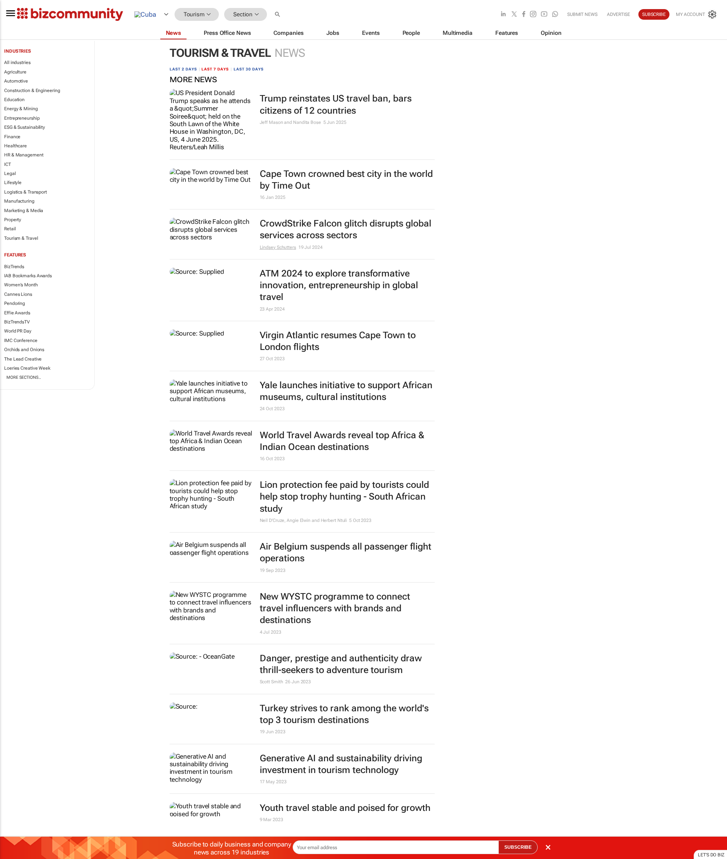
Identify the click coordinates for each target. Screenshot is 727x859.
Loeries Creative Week (27, 368)
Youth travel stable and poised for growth (345, 808)
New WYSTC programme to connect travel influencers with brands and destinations (335, 608)
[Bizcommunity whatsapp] (555, 14)
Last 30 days (249, 69)
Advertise (618, 14)
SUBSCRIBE (518, 847)
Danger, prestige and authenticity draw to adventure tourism (341, 664)
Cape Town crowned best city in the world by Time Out (346, 180)
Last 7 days (215, 69)
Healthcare (15, 145)
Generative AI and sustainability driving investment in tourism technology (341, 764)
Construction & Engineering (32, 90)
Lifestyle (13, 182)
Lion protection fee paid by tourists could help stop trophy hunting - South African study (344, 496)
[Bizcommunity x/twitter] (514, 14)
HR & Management (24, 155)
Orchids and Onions (24, 349)
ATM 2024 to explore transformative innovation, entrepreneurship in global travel (339, 285)
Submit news (582, 14)
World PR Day (17, 331)
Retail (10, 228)
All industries (17, 62)
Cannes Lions (18, 294)
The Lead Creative (23, 359)
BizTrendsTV (17, 322)
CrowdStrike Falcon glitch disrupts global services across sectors (345, 229)
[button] (278, 14)
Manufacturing (19, 201)
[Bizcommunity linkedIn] (503, 14)
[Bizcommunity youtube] (544, 14)
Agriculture (15, 72)
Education (14, 99)
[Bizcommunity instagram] (533, 14)
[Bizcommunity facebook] (524, 14)
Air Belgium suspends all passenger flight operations (345, 552)
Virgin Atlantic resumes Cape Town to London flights (338, 341)
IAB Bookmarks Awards (28, 275)
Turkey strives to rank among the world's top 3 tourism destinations (344, 714)
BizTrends (14, 266)
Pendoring (14, 303)
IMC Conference (20, 340)
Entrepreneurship (21, 118)
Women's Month (21, 284)
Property (12, 219)
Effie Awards (17, 312)
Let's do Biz (711, 854)
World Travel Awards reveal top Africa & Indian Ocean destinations (342, 441)
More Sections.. (23, 377)
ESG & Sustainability (24, 127)
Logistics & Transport (25, 192)
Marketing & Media (23, 210)
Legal (10, 173)
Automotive (16, 81)
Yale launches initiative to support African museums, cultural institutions (346, 391)
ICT (7, 164)
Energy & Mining (21, 108)
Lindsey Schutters (278, 247)
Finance (12, 136)
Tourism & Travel (21, 238)
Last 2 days (183, 69)
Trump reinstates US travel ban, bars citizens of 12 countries (336, 104)
